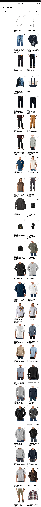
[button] (34, 12)
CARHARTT (16, 130)
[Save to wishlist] (25, 15)
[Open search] (3, 3)
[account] (37, 3)
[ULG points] (35, 3)
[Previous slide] (15, 21)
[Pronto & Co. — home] (20, 3)
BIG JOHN (15, 48)
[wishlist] (33, 3)
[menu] (1, 3)
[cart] (39, 3)
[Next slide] (25, 21)
